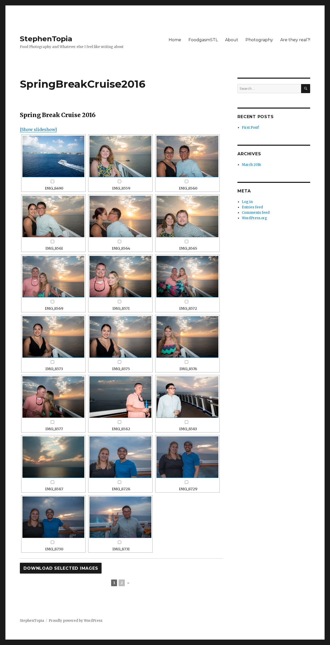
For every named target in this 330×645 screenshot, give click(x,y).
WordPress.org (254, 218)
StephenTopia (46, 38)
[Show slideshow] (38, 129)
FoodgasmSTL (203, 39)
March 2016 (251, 164)
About (231, 39)
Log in (247, 202)
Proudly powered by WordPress (75, 620)
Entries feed (252, 207)
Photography (259, 39)
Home (175, 39)
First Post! (250, 127)
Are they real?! (295, 39)
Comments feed (256, 212)
